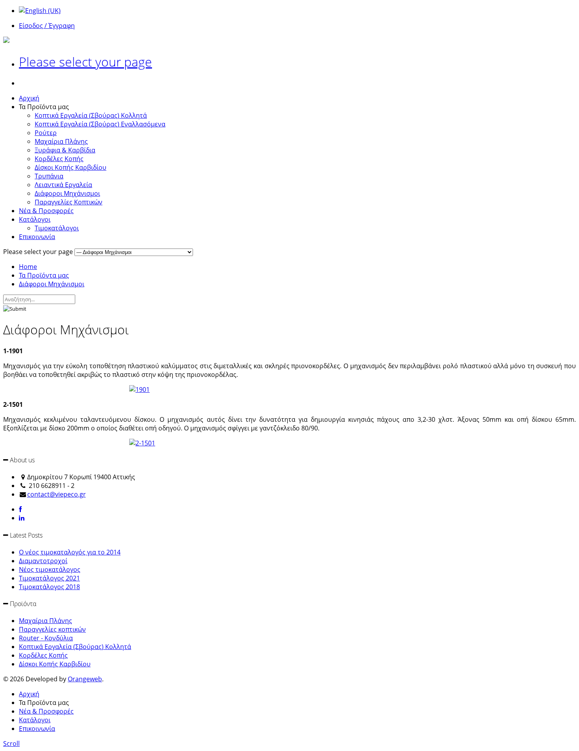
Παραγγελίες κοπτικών (52, 629)
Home (28, 266)
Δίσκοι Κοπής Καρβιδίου (70, 167)
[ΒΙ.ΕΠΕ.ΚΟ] (6, 40)
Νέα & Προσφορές (46, 210)
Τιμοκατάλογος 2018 (49, 586)
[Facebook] (20, 509)
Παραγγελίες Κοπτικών (68, 202)
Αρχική (29, 98)
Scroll (11, 743)
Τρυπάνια (49, 176)
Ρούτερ (46, 132)
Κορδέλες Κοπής (59, 158)
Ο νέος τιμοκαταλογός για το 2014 (70, 552)
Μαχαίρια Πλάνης (61, 141)
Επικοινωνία (37, 236)
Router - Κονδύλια (46, 638)
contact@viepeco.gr (56, 494)
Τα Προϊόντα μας (44, 275)
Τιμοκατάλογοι (57, 228)
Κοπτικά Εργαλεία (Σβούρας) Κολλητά (91, 115)
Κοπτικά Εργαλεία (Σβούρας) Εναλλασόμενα (100, 124)
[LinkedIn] (21, 518)
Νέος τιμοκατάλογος (49, 569)
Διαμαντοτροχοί (43, 560)
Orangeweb (85, 679)
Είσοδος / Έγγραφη (47, 25)
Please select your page (85, 61)
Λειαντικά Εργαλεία (63, 184)
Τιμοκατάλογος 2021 (49, 578)
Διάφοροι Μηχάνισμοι (67, 193)
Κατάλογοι (34, 219)
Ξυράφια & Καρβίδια (65, 150)
